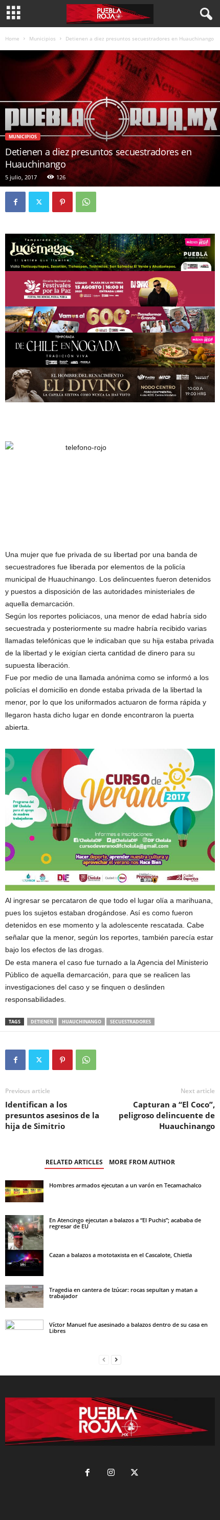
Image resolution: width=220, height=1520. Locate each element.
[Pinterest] (62, 202)
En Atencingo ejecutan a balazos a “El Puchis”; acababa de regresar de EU (125, 1223)
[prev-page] (104, 1359)
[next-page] (116, 1359)
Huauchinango (81, 1021)
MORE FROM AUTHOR (142, 1162)
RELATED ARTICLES (74, 1162)
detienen (42, 1021)
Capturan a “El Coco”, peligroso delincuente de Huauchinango (167, 1115)
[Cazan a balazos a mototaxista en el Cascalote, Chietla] (24, 1263)
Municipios (42, 38)
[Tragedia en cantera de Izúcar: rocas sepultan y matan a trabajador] (24, 1296)
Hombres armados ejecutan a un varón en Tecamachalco (125, 1185)
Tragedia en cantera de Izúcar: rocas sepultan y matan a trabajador (123, 1293)
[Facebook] (15, 202)
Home (12, 38)
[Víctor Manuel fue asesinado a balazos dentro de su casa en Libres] (24, 1333)
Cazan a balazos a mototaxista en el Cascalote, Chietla (120, 1255)
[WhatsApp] (86, 202)
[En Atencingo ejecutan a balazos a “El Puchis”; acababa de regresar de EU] (24, 1234)
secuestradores (130, 1021)
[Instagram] (111, 1473)
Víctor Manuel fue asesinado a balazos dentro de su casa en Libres (128, 1327)
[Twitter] (39, 202)
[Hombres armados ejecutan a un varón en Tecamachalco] (24, 1191)
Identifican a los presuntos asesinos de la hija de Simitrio (52, 1115)
